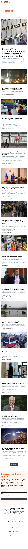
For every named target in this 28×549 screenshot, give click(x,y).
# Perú (3, 298)
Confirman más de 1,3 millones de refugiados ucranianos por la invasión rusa (13, 222)
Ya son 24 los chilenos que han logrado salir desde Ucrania (13, 352)
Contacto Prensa (14, 535)
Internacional (6, 46)
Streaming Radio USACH (14, 531)
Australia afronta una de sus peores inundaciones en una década (12, 321)
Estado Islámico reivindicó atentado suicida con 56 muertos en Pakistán (12, 255)
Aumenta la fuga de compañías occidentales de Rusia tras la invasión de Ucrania (13, 153)
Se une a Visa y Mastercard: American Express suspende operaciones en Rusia (13, 52)
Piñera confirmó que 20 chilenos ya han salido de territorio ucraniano (13, 415)
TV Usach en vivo (14, 527)
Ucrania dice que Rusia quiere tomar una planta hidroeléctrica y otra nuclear (13, 88)
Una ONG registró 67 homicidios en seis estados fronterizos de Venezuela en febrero (13, 120)
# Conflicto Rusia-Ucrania (7, 65)
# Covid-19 (4, 392)
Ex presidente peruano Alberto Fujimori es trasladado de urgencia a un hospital (13, 288)
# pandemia (9, 392)
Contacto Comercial (14, 539)
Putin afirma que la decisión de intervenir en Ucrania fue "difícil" (13, 188)
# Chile (13, 425)
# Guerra (3, 359)
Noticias (15, 464)
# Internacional (5, 265)
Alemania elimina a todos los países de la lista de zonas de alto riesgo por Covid (13, 382)
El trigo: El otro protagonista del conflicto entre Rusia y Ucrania (14, 448)
